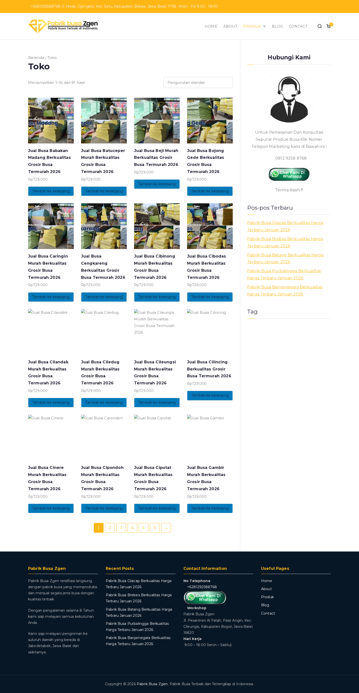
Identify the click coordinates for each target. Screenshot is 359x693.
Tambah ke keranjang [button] (51, 191)
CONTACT (298, 26)
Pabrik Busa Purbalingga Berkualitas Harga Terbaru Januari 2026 (284, 274)
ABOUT (230, 26)
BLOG (277, 26)
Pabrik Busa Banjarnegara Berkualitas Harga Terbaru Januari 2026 (284, 290)
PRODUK (252, 26)
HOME (211, 26)
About (266, 589)
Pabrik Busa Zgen (152, 684)
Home (266, 581)
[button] (263, 26)
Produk (267, 597)
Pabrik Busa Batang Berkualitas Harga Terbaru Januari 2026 (285, 258)
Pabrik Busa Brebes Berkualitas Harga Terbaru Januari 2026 (285, 242)
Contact (268, 613)
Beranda (36, 57)
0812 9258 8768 (290, 158)
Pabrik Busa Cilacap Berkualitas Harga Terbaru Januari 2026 (285, 226)
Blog (265, 605)
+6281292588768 (202, 587)
